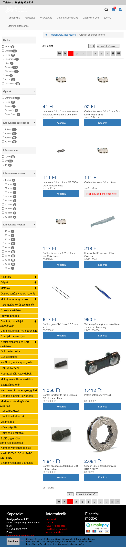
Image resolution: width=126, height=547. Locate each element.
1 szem (9, 180)
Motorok (5, 288)
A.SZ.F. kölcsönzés (55, 525)
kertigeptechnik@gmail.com (20, 535)
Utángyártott (12, 98)
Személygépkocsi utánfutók (17, 462)
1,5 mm (10, 129)
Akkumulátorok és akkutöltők (17, 304)
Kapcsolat (30, 17)
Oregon (11, 67)
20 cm (9, 235)
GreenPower (12, 114)
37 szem (10, 196)
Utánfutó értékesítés (18, 25)
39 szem (10, 200)
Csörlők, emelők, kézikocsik (17, 396)
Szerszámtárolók (10, 384)
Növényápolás (9, 427)
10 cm (9, 231)
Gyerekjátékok (9, 356)
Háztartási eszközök (12, 433)
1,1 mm (10, 141)
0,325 (9, 156)
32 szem (10, 188)
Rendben (13, 541)
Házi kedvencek (10, 368)
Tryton (9, 79)
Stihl (8, 75)
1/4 (7, 165)
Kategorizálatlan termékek (16, 447)
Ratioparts (11, 110)
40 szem (10, 204)
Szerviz (107, 17)
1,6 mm (10, 137)
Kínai (8, 63)
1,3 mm (10, 133)
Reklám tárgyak (10, 410)
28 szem (10, 184)
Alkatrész (6, 276)
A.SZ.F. (49, 522)
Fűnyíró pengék (10, 315)
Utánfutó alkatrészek (12, 416)
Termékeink (14, 17)
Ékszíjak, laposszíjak (13, 336)
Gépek (4, 282)
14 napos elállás (54, 532)
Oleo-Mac (11, 71)
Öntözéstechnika (10, 351)
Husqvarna (11, 59)
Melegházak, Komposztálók (17, 379)
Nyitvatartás (46, 17)
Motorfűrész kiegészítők (14, 299)
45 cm (9, 264)
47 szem (10, 217)
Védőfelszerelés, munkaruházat (19, 330)
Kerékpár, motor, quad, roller (17, 362)
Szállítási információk (57, 529)
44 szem (10, 208)
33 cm (9, 247)
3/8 (8, 160)
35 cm (9, 251)
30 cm (9, 243)
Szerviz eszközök (11, 310)
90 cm (9, 268)
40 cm (9, 260)
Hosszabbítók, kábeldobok (16, 373)
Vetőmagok (7, 421)
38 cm (9, 255)
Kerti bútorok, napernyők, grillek (19, 390)
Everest (10, 50)
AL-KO (9, 46)
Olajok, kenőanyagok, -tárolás (18, 293)
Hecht (9, 55)
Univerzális (12, 83)
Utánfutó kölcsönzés (67, 17)
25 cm (9, 239)
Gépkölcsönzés (91, 17)
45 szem (10, 212)
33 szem (10, 192)
